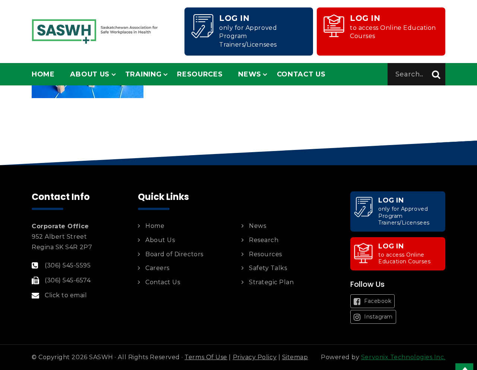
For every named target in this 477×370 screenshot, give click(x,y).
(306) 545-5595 (68, 265)
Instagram (378, 316)
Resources (199, 74)
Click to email (66, 295)
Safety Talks (268, 268)
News (249, 74)
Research (263, 240)
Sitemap (295, 357)
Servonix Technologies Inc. (403, 357)
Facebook (377, 301)
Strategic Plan (271, 282)
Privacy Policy (255, 357)
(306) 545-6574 (68, 280)
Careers (157, 268)
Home (43, 74)
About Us (90, 74)
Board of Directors (174, 254)
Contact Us (301, 74)
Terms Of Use (205, 357)
